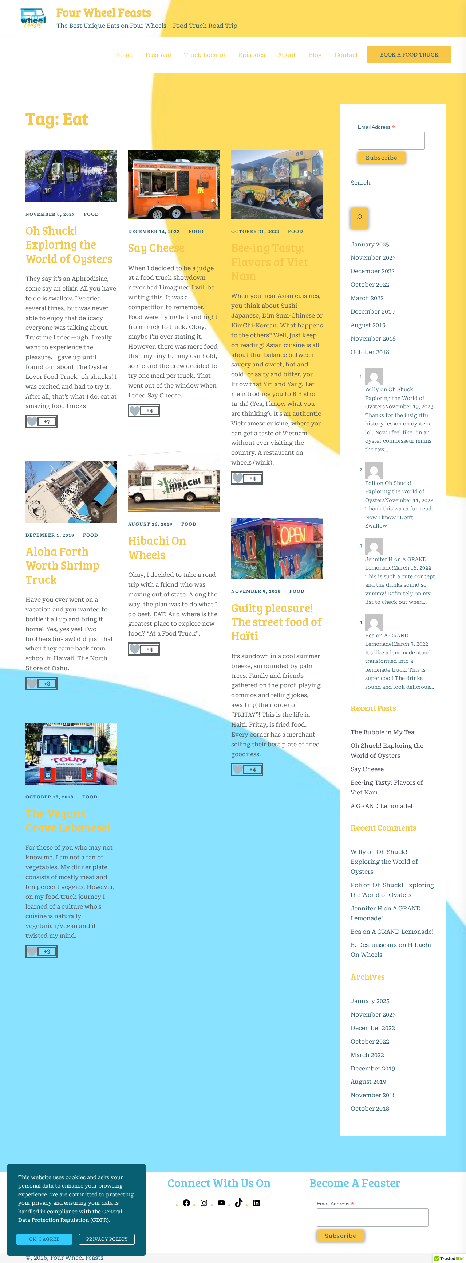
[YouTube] (221, 1205)
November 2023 (373, 257)
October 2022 (370, 284)
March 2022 (367, 298)
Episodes (251, 54)
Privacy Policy (107, 1239)
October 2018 (370, 352)
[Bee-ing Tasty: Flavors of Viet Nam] (277, 184)
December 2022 (373, 271)
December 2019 (373, 311)
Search (361, 182)
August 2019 (368, 325)
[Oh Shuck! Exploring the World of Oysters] (71, 176)
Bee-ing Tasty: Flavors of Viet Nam (269, 261)
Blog (315, 54)
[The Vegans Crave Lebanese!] (71, 754)
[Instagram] (204, 1205)
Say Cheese (156, 247)
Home (124, 54)
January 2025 (370, 244)
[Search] (359, 218)
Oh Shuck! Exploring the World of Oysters (68, 244)
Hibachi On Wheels (157, 547)
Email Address (376, 127)
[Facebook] (186, 1205)
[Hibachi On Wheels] (174, 481)
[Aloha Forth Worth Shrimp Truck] (71, 491)
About (287, 54)
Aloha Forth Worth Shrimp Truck (62, 565)
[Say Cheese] (174, 184)
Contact (346, 54)
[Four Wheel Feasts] (33, 18)
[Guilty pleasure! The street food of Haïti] (277, 548)
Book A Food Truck (409, 55)
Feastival (158, 54)
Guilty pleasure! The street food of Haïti (276, 622)
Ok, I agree (44, 1239)
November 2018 (373, 338)
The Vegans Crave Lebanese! (67, 820)
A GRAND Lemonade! (381, 806)
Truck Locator (205, 54)
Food (91, 214)
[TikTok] (238, 1205)
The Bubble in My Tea (382, 732)
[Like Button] (32, 421)
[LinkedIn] (256, 1205)
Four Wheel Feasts (103, 12)
